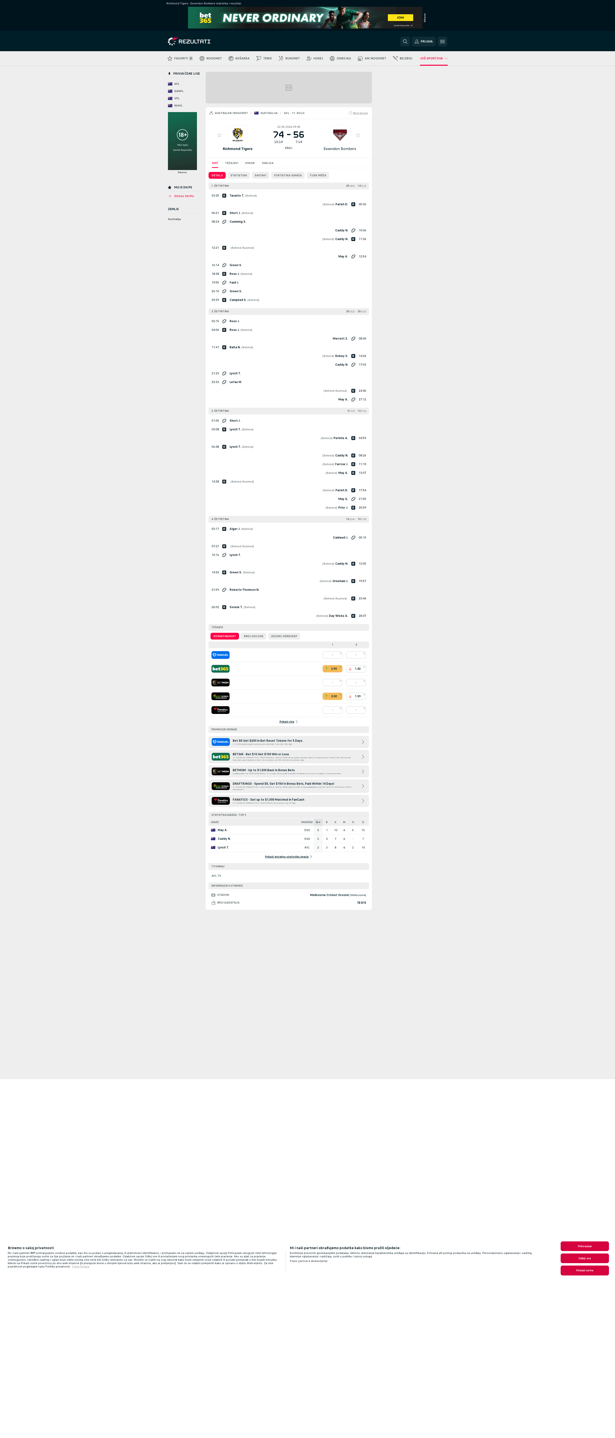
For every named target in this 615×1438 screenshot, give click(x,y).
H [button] (353, 822)
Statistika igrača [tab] (288, 175)
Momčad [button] (307, 822)
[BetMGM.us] (220, 682)
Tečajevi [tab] (231, 163)
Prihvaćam (585, 1246)
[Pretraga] (405, 41)
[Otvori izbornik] (442, 41)
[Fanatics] (220, 710)
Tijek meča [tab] (318, 175)
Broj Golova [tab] (253, 636)
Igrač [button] (215, 822)
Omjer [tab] (250, 163)
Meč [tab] (215, 163)
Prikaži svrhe (584, 1270)
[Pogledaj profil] (237, 135)
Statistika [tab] (239, 175)
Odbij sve (585, 1258)
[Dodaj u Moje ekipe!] (219, 135)
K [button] (335, 822)
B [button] (327, 822)
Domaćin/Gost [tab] (224, 636)
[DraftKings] (220, 696)
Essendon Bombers (340, 148)
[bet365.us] (220, 669)
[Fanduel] (220, 655)
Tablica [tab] (267, 163)
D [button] (363, 822)
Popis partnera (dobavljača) (308, 1261)
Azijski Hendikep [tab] (284, 636)
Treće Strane (80, 1266)
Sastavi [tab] (260, 175)
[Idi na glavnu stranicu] (201, 41)
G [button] (317, 822)
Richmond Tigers (238, 148)
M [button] (344, 822)
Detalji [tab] (217, 175)
